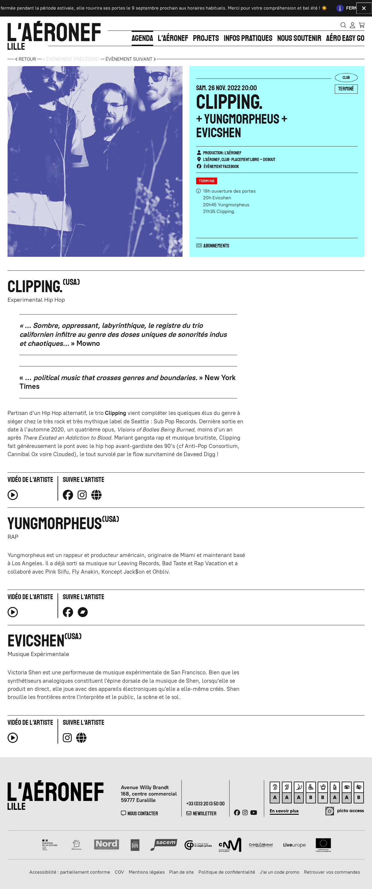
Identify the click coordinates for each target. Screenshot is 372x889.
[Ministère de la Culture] (50, 844)
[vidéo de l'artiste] (13, 497)
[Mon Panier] (362, 25)
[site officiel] (96, 495)
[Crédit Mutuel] (261, 844)
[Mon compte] (352, 24)
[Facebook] (68, 495)
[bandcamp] (83, 612)
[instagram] (67, 738)
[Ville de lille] (135, 844)
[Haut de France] (76, 844)
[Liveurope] (294, 844)
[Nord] (107, 844)
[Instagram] (82, 495)
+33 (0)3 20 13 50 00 (205, 803)
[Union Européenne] (323, 844)
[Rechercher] (343, 24)
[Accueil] (54, 35)
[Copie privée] (198, 844)
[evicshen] (81, 738)
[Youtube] (253, 812)
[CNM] (230, 844)
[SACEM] (164, 844)
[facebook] (68, 612)
